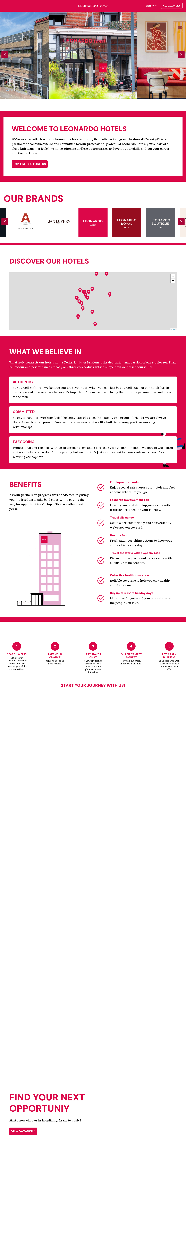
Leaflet (173, 329)
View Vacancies (23, 1131)
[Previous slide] (4, 54)
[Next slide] (181, 54)
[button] (88, 292)
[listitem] (93, 55)
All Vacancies (172, 5)
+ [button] (173, 276)
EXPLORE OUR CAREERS (30, 164)
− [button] (173, 280)
